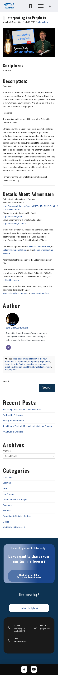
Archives (7, 451)
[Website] (8, 347)
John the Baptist (18, 364)
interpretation (21, 361)
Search (6, 381)
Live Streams (9, 494)
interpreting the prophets (39, 361)
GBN (5, 488)
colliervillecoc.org (11, 280)
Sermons (7, 510)
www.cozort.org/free (40, 293)
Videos (6, 522)
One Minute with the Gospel (15, 499)
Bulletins (7, 483)
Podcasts (7, 505)
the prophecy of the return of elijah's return (32, 367)
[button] (40, 6)
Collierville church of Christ (14, 250)
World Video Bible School (14, 527)
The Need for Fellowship (13, 415)
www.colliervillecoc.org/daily (15, 293)
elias (15, 359)
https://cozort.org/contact (14, 223)
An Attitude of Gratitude (13, 432)
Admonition (43, 22)
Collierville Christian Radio (38, 246)
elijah (20, 359)
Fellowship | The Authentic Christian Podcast (22, 409)
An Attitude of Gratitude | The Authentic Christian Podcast (27, 426)
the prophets (11, 369)
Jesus (7, 364)
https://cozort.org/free (12, 216)
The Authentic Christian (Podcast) (17, 516)
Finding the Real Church (13, 420)
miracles (30, 364)
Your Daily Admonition (17, 327)
